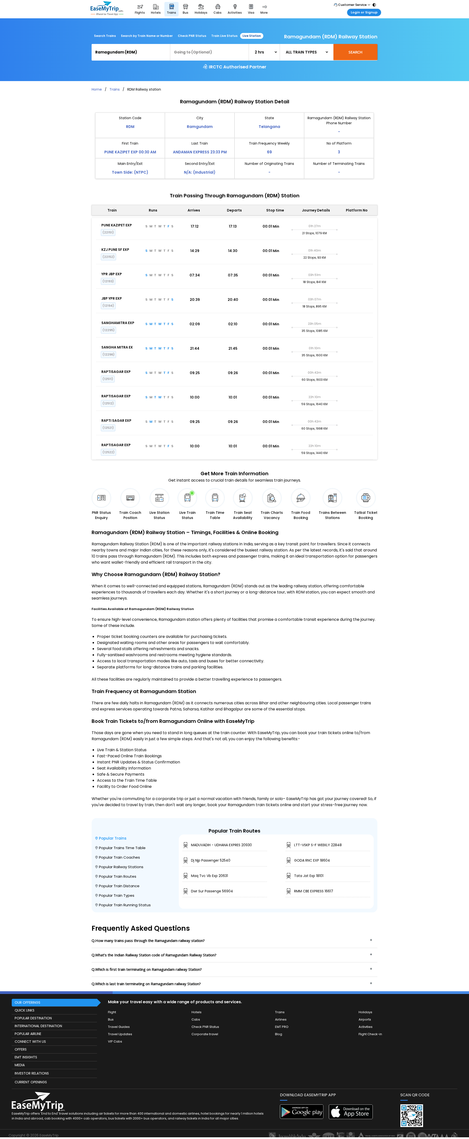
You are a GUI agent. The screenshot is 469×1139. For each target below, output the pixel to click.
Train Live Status (224, 36)
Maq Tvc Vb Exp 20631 (209, 875)
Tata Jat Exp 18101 (308, 875)
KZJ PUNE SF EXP (115, 249)
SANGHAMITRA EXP (117, 322)
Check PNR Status (192, 36)
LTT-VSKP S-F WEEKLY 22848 (318, 845)
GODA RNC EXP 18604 (312, 860)
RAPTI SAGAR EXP (116, 420)
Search (355, 52)
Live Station (252, 36)
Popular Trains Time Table (122, 847)
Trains (114, 89)
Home (97, 89)
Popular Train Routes (117, 876)
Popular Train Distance (119, 885)
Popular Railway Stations (121, 866)
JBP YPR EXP (111, 298)
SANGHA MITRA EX (117, 347)
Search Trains (105, 36)
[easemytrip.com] (107, 9)
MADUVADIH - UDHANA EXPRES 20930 (221, 845)
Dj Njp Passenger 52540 (210, 860)
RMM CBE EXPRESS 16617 (313, 891)
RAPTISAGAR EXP (116, 371)
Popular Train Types (116, 895)
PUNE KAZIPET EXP (116, 225)
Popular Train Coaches (119, 857)
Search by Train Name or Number (147, 36)
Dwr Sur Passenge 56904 (212, 891)
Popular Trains (113, 838)
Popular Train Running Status (125, 904)
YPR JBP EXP (111, 274)
